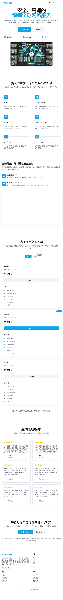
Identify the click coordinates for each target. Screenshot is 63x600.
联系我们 (47, 411)
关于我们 (35, 575)
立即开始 (25, 30)
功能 (49, 3)
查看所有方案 (40, 532)
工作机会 (35, 578)
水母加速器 (29, 589)
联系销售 (31, 376)
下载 (59, 3)
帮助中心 (4, 575)
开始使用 (31, 280)
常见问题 (4, 578)
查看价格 (38, 30)
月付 (28, 256)
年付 (35, 256)
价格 (54, 3)
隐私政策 (35, 581)
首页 (44, 3)
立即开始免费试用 (24, 532)
